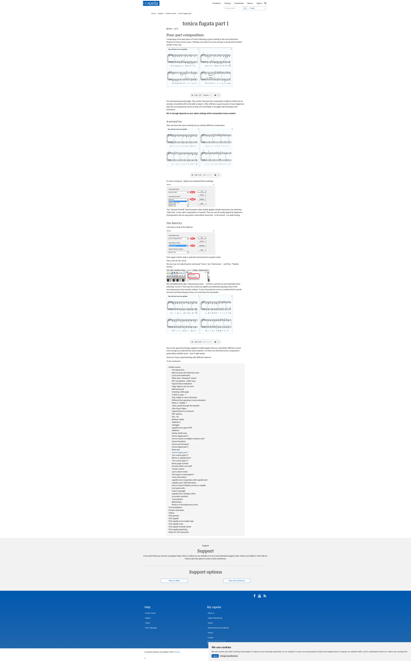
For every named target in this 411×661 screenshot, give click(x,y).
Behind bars (177, 502)
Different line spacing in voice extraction (189, 400)
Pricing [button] (227, 3)
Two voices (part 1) (180, 460)
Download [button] (239, 3)
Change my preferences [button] (229, 656)
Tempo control (178, 469)
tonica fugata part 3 (180, 436)
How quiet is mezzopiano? (183, 474)
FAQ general (174, 515)
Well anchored (178, 389)
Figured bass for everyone (183, 411)
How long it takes (179, 408)
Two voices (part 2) (180, 455)
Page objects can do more (183, 386)
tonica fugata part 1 (180, 452)
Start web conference (237, 580)
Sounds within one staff (182, 466)
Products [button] (216, 3)
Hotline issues (175, 367)
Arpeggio (175, 425)
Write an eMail (174, 580)
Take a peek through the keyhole (185, 405)
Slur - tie (175, 416)
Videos (171, 513)
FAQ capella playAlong (178, 529)
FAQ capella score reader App (181, 521)
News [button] (249, 3)
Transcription (177, 499)
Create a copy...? (179, 394)
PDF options (177, 414)
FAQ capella (174, 518)
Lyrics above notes (180, 471)
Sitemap (177, 652)
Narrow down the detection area (185, 372)
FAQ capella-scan (176, 524)
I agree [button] (215, 656)
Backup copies (178, 419)
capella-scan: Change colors (184, 493)
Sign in (259, 3)
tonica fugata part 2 (180, 447)
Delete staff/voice (179, 433)
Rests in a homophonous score (185, 504)
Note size (176, 449)
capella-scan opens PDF (182, 427)
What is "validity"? (179, 403)
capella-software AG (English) (151, 3)
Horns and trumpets (180, 444)
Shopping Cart (265, 3)
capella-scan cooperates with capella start (190, 480)
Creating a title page (180, 392)
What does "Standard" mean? (184, 378)
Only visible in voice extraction (184, 397)
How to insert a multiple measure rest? (188, 438)
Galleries (175, 430)
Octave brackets (179, 441)
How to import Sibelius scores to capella (189, 485)
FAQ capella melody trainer (180, 526)
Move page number (180, 463)
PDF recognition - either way (184, 381)
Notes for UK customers (179, 532)
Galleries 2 (176, 422)
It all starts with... (179, 488)
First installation (175, 507)
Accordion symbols (180, 496)
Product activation (176, 510)
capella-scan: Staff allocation (184, 482)
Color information (179, 477)
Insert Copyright (178, 491)
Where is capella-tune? (181, 458)
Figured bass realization (182, 383)
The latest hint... (179, 370)
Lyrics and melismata (181, 375)
